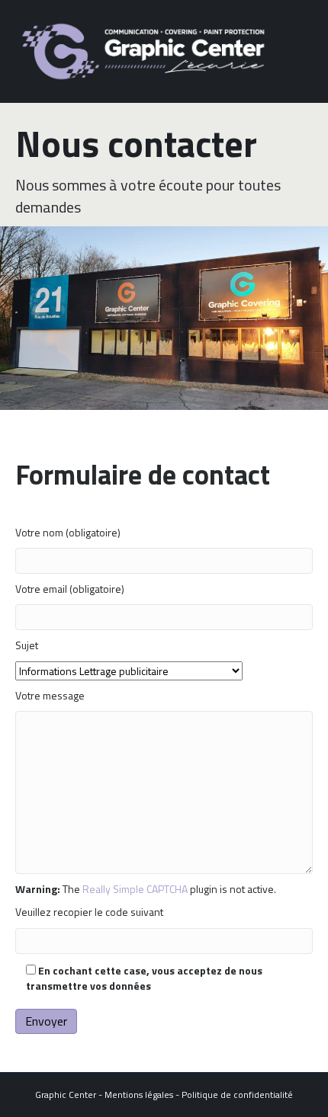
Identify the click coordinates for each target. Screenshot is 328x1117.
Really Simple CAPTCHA (135, 889)
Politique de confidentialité (237, 1094)
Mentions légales (139, 1094)
